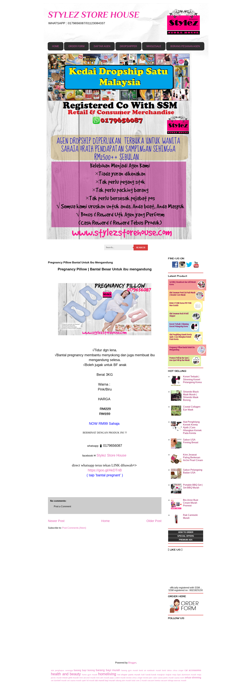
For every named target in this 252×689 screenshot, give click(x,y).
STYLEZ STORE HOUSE (93, 15)
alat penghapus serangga (62, 670)
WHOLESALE (153, 46)
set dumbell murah (58, 680)
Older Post (153, 521)
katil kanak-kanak (148, 675)
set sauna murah (74, 680)
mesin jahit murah (70, 677)
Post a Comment (62, 506)
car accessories (192, 670)
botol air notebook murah (150, 670)
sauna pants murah (166, 678)
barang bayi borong (84, 670)
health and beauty (66, 674)
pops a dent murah (118, 678)
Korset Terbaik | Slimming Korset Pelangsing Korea (179, 325)
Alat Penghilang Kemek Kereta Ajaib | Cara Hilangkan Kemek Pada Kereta (180, 336)
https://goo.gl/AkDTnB (105, 470)
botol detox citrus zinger (172, 670)
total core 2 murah (139, 680)
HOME (55, 46)
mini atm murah (102, 678)
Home (105, 521)
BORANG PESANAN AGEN (185, 46)
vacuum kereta (153, 680)
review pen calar (150, 678)
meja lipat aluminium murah (184, 675)
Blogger (132, 662)
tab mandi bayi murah (105, 680)
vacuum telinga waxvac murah (173, 680)
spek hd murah (88, 680)
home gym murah (89, 675)
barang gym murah (129, 670)
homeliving (107, 674)
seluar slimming (193, 677)
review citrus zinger (134, 678)
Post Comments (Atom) (74, 528)
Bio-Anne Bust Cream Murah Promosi (190, 503)
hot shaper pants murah (128, 674)
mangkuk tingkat (164, 675)
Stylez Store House (112, 455)
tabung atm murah (123, 680)
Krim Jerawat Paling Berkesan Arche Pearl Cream (193, 457)
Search (140, 247)
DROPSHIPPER (128, 46)
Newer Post (56, 521)
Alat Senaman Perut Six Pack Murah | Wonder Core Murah (182, 293)
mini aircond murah (87, 678)
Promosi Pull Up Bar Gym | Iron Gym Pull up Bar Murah (179, 359)
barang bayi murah (108, 670)
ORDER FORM (76, 46)
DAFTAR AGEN (102, 46)
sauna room (179, 678)
